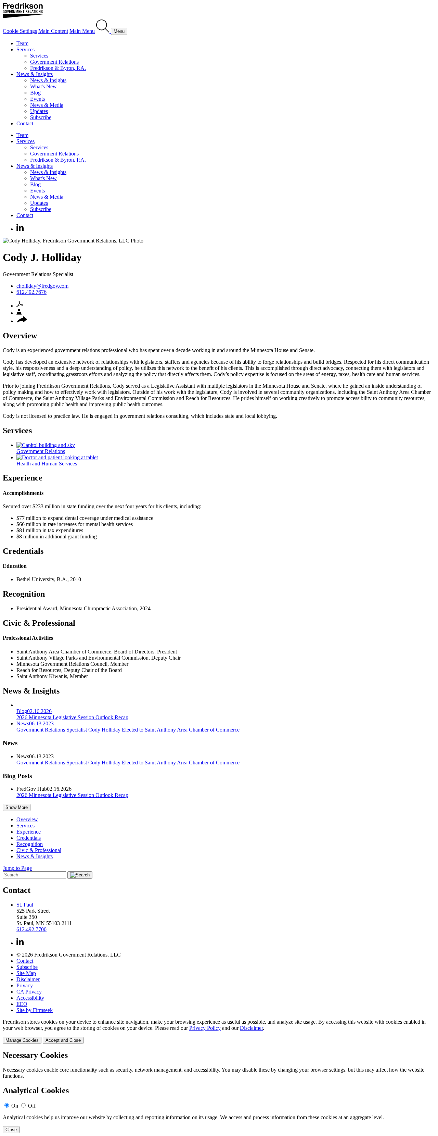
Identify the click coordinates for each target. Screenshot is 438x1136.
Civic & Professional (39, 623)
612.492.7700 (31, 929)
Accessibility (30, 998)
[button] (21, 321)
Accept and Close (63, 1040)
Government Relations (54, 62)
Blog (35, 93)
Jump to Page (17, 868)
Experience (22, 477)
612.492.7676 (31, 292)
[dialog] (219, 1031)
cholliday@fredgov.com (42, 286)
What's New (43, 86)
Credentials (23, 551)
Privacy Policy (205, 1028)
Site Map (26, 973)
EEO (21, 1004)
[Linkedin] (20, 229)
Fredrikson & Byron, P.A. (58, 68)
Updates (39, 111)
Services (25, 49)
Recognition (24, 593)
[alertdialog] (219, 1092)
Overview (20, 335)
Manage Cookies (22, 1040)
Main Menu (82, 31)
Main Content (53, 31)
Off (32, 1106)
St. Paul (24, 905)
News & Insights (34, 74)
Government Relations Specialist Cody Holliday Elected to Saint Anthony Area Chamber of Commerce (128, 762)
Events (37, 99)
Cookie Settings (20, 31)
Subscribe (40, 117)
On (14, 1106)
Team (22, 43)
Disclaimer (28, 979)
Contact (24, 123)
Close (11, 1129)
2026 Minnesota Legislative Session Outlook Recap (72, 795)
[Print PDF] (19, 306)
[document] (219, 1092)
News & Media (46, 105)
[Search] (103, 31)
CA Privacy (29, 992)
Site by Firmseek (34, 1010)
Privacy (24, 985)
